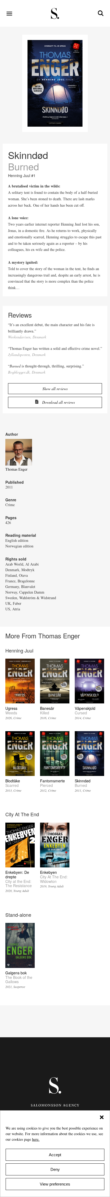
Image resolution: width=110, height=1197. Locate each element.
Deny (55, 1169)
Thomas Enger (16, 469)
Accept (55, 1154)
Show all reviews (55, 388)
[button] (101, 1117)
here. (36, 1139)
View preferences (55, 1184)
